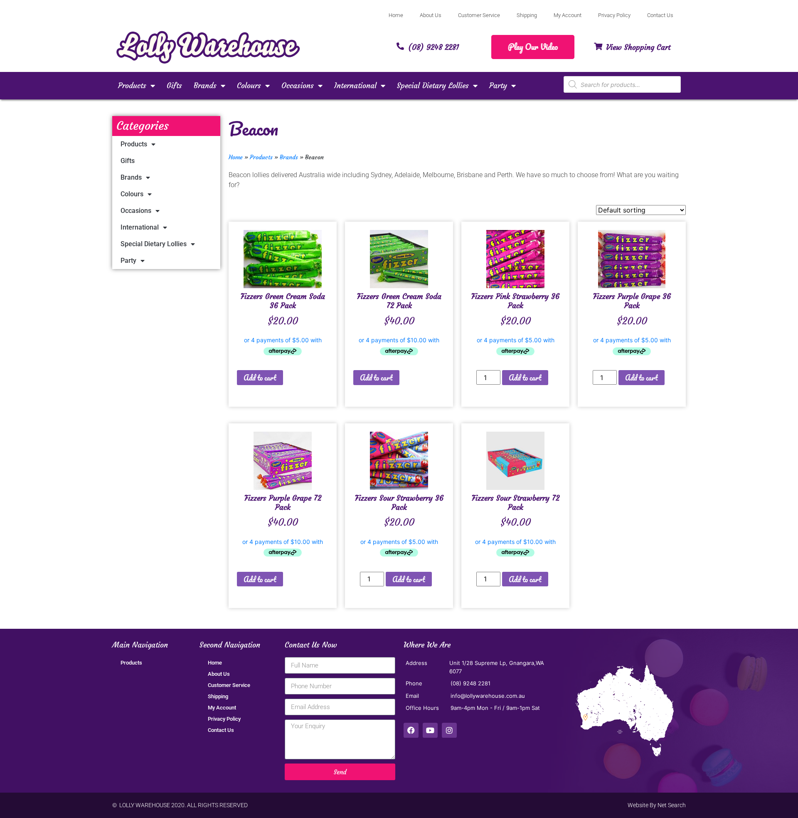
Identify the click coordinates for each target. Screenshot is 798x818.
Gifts (174, 85)
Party (498, 85)
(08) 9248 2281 (433, 47)
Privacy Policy (614, 15)
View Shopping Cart (638, 47)
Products (132, 85)
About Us (430, 15)
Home (396, 15)
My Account (567, 15)
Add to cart (260, 377)
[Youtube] (430, 730)
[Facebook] (411, 730)
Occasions (297, 85)
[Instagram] (449, 730)
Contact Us (660, 15)
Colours (249, 85)
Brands (205, 85)
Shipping (527, 15)
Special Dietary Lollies (433, 85)
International (355, 85)
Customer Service (479, 15)
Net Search (672, 805)
